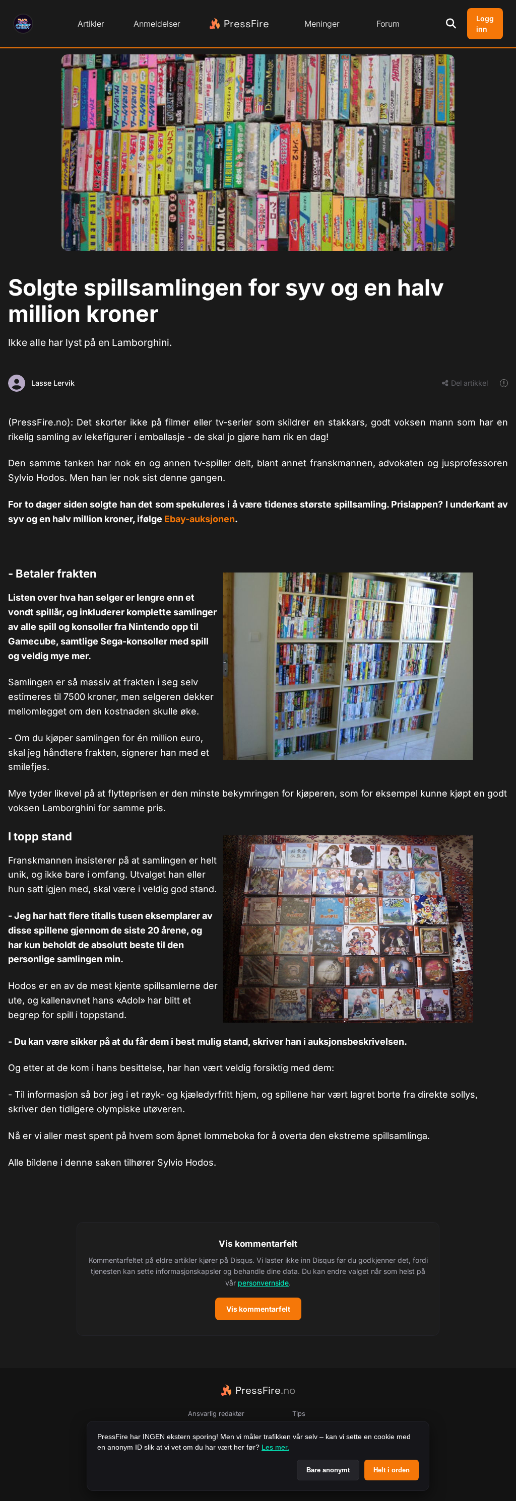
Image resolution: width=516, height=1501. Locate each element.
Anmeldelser (157, 24)
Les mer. (275, 1447)
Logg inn (485, 23)
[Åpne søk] (451, 24)
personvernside (263, 1282)
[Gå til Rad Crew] (23, 24)
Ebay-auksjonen (199, 519)
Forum (388, 24)
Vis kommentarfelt (258, 1309)
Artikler (91, 24)
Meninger (322, 24)
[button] (258, 1279)
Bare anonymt (328, 1470)
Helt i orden (391, 1470)
